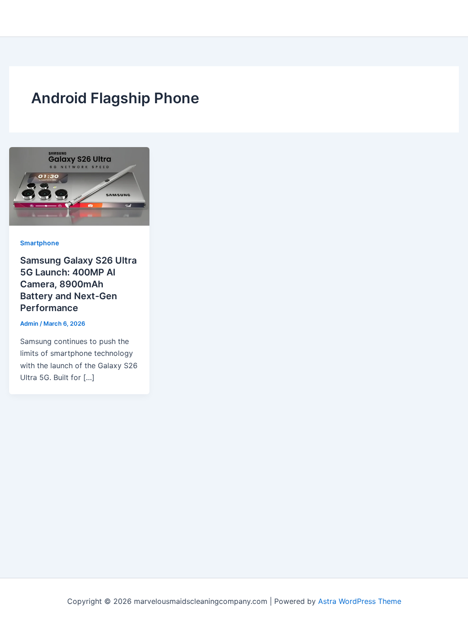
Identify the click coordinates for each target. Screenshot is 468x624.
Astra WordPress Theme (359, 601)
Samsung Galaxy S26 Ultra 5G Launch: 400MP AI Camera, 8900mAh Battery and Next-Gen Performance (78, 284)
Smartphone (39, 243)
